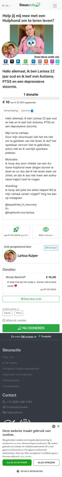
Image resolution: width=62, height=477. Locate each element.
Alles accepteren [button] (17, 462)
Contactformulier (17, 407)
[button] (5, 62)
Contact (52, 248)
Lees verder (25, 456)
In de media (9, 362)
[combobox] (53, 426)
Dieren (7, 313)
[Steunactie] (30, 4)
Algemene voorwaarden (17, 374)
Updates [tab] (26, 110)
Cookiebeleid (10, 386)
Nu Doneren (33, 328)
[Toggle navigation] (55, 5)
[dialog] (31, 449)
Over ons (8, 357)
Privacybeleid (10, 380)
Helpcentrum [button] (14, 412)
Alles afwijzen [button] (46, 462)
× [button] (58, 426)
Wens (19, 313)
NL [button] (7, 5)
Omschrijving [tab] (11, 110)
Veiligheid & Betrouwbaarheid (20, 368)
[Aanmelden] (3, 5)
